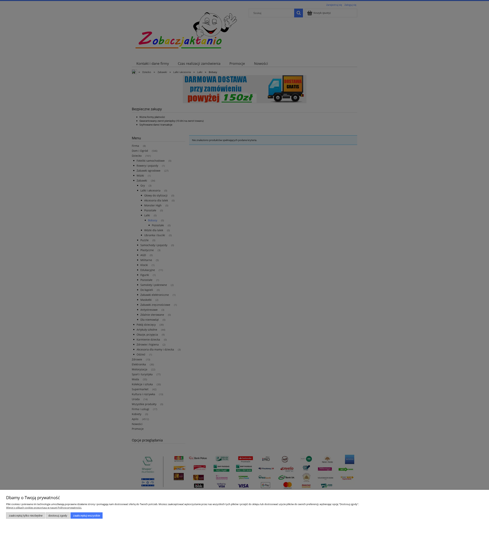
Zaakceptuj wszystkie (86, 515)
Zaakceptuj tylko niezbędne (26, 515)
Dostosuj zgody (57, 515)
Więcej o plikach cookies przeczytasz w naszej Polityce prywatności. (44, 507)
